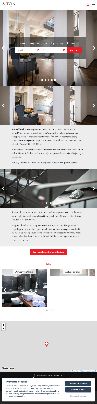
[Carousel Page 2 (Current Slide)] (47, 310)
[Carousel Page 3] (50, 120)
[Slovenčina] (88, 5)
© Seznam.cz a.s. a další (88, 371)
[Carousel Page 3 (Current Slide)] (49, 80)
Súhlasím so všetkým (78, 383)
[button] (46, 343)
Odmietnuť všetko (78, 390)
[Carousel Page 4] (52, 80)
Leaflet (75, 371)
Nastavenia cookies (78, 396)
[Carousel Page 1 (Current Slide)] (42, 120)
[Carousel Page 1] (42, 80)
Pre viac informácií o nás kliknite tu (48, 252)
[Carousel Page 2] (45, 80)
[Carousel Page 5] (55, 80)
